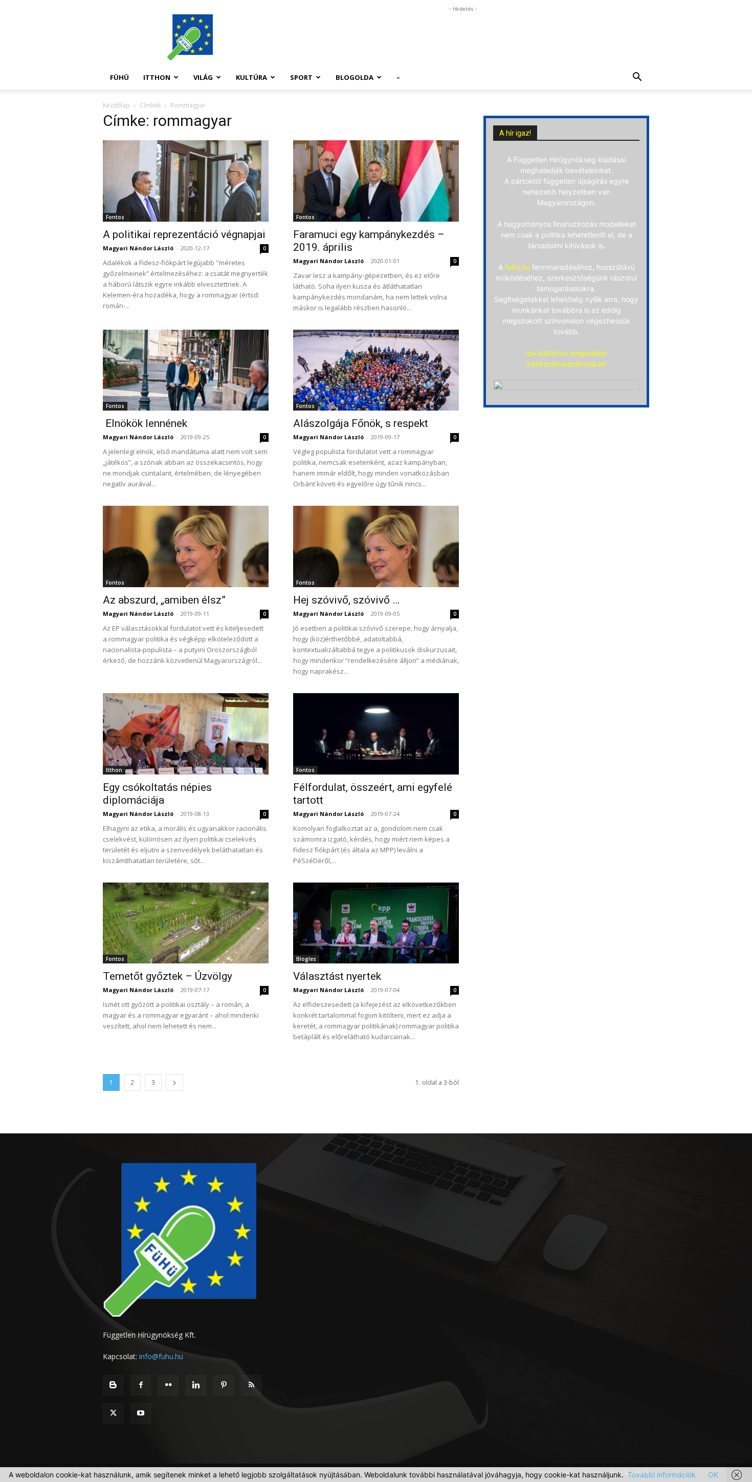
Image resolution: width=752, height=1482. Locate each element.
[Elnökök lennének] (186, 370)
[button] (637, 78)
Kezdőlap (116, 105)
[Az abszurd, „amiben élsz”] (186, 546)
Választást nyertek (337, 976)
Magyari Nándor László (138, 248)
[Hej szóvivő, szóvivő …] (376, 546)
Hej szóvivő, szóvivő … (346, 600)
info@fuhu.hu (161, 1356)
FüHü (119, 77)
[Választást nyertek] (376, 923)
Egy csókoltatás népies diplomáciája (157, 793)
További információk (662, 1474)
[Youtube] (140, 1413)
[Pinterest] (223, 1385)
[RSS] (251, 1385)
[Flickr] (168, 1385)
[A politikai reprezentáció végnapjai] (186, 181)
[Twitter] (113, 1413)
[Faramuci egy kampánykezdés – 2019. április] (376, 181)
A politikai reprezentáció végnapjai (184, 234)
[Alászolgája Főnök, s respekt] (376, 370)
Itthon (156, 77)
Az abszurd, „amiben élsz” (164, 600)
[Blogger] (113, 1385)
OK (713, 1474)
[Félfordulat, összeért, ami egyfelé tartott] (376, 734)
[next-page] (174, 1082)
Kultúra (251, 77)
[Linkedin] (196, 1385)
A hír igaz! (515, 133)
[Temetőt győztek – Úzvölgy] (186, 923)
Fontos (115, 217)
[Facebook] (140, 1385)
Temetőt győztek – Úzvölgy (167, 976)
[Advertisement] (463, 37)
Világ (203, 77)
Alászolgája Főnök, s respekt (360, 423)
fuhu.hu (517, 267)
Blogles (306, 958)
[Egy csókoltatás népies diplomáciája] (186, 734)
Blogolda (354, 77)
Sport (301, 77)
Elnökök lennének (145, 423)
